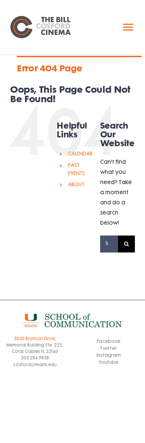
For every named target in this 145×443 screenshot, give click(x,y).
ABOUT (76, 184)
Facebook (108, 341)
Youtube (108, 362)
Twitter (108, 349)
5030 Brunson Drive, (35, 339)
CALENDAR (80, 154)
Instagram (108, 355)
